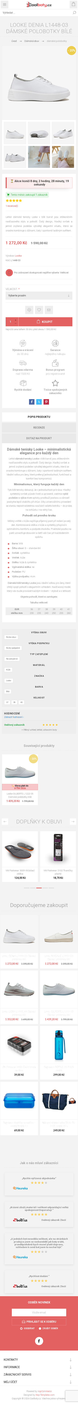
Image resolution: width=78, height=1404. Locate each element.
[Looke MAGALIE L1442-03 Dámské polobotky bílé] (59, 934)
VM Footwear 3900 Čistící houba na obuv (19, 1069)
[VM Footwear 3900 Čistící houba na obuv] (19, 1045)
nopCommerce (45, 1391)
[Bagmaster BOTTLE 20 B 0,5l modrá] (59, 1045)
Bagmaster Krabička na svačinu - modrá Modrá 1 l (19, 1124)
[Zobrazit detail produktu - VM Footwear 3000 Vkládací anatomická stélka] (58, 849)
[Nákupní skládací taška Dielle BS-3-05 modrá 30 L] (59, 1101)
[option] (20, 857)
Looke (18, 255)
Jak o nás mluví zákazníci (39, 1163)
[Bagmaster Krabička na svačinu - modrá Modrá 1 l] (19, 1101)
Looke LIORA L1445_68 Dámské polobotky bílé (19, 1013)
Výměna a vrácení (22, 348)
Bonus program (55, 367)
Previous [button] (5, 821)
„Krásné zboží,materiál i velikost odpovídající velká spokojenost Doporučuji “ (39, 1208)
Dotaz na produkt (39, 438)
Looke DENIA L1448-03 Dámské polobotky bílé (19, 958)
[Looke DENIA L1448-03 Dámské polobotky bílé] (19, 934)
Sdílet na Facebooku (31, 402)
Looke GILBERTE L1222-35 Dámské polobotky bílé (20, 795)
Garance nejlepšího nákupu (55, 348)
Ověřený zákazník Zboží (53, 1220)
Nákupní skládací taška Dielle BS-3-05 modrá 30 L (59, 1124)
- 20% (71, 50)
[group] (20, 772)
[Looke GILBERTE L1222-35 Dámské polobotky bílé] (59, 989)
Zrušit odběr (50, 1328)
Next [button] (73, 821)
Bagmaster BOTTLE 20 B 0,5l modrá (59, 1069)
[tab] (39, 417)
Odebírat (29, 1328)
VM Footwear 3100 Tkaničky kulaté (19, 872)
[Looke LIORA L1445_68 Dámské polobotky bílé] (19, 989)
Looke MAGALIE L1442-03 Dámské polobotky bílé (59, 958)
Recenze (39, 427)
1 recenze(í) (12, 206)
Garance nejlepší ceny (29, 310)
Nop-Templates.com (45, 1395)
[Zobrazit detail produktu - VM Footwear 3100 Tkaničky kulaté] (20, 849)
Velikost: (12, 289)
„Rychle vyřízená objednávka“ (39, 1178)
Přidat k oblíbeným (39, 310)
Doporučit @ (49, 310)
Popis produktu (39, 416)
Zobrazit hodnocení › (14, 717)
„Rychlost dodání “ (39, 1276)
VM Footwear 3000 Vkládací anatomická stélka (58, 872)
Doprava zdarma (22, 367)
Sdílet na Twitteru (39, 402)
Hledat (74, 12)
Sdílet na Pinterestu (46, 402)
